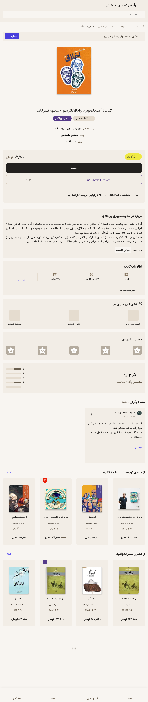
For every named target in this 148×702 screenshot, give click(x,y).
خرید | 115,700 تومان (38, 697)
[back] (142, 5)
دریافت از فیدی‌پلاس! (98, 180)
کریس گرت (59, 129)
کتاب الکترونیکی (125, 26)
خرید (74, 168)
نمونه (29, 180)
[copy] (9, 195)
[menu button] (5, 5)
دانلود (13, 36)
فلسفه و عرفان (105, 26)
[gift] (74, 101)
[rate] (137, 350)
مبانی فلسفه (87, 27)
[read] (14, 315)
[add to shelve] (133, 315)
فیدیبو (140, 26)
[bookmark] (83, 101)
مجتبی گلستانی (69, 135)
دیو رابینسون (74, 129)
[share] (65, 101)
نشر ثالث (71, 142)
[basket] (14, 5)
